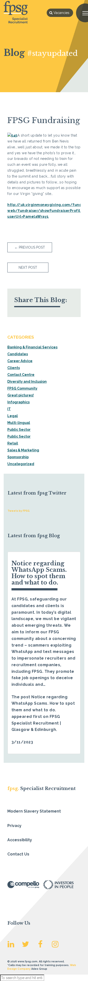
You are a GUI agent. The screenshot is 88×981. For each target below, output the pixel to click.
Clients (13, 368)
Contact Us (18, 854)
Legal (12, 416)
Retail (12, 443)
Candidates (17, 354)
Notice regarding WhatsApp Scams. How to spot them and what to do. (39, 573)
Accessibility (19, 840)
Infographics (18, 402)
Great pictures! (20, 395)
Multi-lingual (18, 423)
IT (9, 409)
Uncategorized (20, 464)
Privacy (14, 825)
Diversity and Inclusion (27, 381)
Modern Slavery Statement (34, 811)
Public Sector (19, 430)
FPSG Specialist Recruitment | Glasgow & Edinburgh (36, 723)
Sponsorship (18, 457)
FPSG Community (22, 388)
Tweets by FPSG (19, 510)
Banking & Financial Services (32, 347)
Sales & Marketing (23, 450)
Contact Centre (20, 375)
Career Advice (20, 361)
